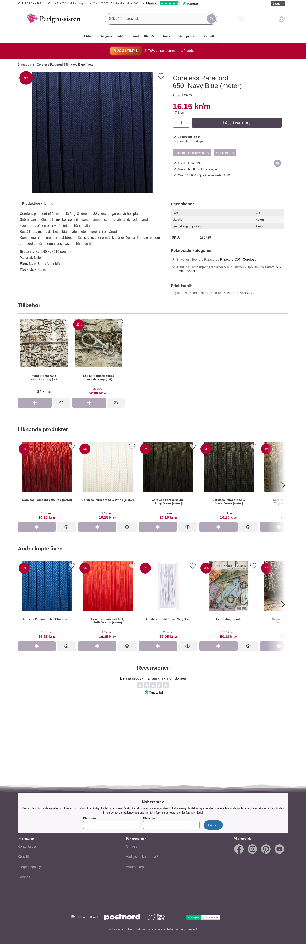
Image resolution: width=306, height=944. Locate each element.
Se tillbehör (223, 152)
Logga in (278, 3)
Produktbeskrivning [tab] (37, 203)
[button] (23, 485)
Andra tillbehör (143, 36)
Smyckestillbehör (112, 36)
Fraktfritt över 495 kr (32, 3)
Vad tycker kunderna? (142, 857)
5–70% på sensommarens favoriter (154, 50)
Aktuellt (209, 36)
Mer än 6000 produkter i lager (68, 3)
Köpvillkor (25, 857)
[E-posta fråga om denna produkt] (277, 163)
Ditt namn (89, 818)
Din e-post (149, 818)
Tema (166, 36)
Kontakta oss (27, 846)
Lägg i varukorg (237, 123)
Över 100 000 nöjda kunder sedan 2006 (115, 3)
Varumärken (135, 867)
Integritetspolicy (29, 867)
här (91, 243)
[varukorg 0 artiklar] (281, 18)
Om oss (131, 846)
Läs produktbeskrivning (190, 152)
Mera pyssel (186, 36)
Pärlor (87, 36)
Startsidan (24, 64)
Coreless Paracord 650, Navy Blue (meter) (66, 64)
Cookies (24, 877)
